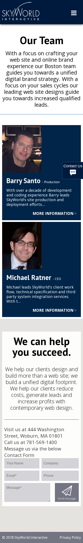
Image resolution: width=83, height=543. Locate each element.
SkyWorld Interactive (30, 537)
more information (55, 213)
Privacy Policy (70, 537)
